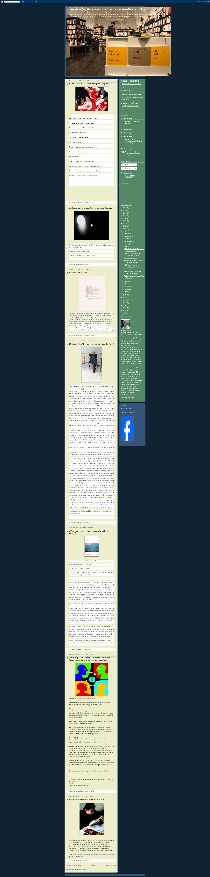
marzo (127, 286)
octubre (127, 239)
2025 (124, 210)
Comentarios (127, 168)
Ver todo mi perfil (128, 397)
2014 (124, 300)
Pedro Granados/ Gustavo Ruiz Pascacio (86, 799)
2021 (124, 221)
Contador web (124, 114)
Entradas (126, 165)
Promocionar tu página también (129, 442)
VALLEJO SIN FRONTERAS (131, 84)
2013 (124, 303)
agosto (127, 244)
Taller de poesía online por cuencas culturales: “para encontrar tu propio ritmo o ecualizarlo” (89, 659)
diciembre (128, 233)
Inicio (92, 865)
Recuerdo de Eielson (78, 273)
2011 (124, 308)
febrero (127, 289)
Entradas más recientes (73, 865)
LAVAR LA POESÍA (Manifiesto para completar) (89, 84)
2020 (124, 223)
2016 (124, 295)
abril (126, 284)
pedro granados (128, 330)
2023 (124, 216)
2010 (124, 310)
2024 (124, 213)
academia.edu (126, 90)
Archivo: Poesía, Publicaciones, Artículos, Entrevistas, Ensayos (133, 141)
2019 (124, 226)
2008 (124, 313)
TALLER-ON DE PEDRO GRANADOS (131, 415)
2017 (124, 231)
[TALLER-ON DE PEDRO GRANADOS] (127, 440)
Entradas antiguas (110, 865)
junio (126, 281)
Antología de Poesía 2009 (130, 106)
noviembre (128, 236)
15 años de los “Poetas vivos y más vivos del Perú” (91, 344)
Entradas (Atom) (80, 869)
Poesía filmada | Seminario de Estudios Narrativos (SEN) (134, 153)
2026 (124, 208)
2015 (124, 297)
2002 (82, 389)
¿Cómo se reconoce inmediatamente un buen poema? (132, 267)
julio (126, 246)
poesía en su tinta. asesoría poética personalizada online (107, 9)
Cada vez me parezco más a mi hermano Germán (90, 208)
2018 (124, 229)
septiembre (128, 241)
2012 (124, 305)
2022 (124, 218)
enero (127, 292)
